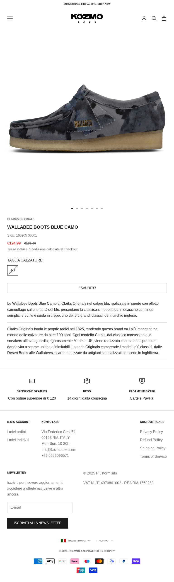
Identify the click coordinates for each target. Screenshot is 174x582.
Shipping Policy (152, 448)
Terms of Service (153, 456)
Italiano (102, 540)
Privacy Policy (151, 432)
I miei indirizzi (18, 440)
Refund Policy (151, 440)
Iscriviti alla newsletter (38, 523)
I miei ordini (16, 432)
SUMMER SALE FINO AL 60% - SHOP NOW (87, 4)
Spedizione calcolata (44, 249)
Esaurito (87, 288)
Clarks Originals (20, 219)
